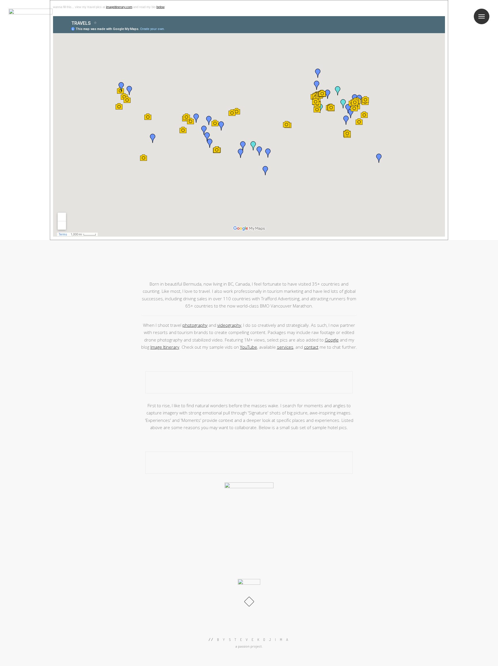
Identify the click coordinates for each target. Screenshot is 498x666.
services (285, 347)
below (160, 7)
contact (311, 347)
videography (229, 325)
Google (332, 340)
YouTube (248, 347)
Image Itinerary (164, 347)
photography (194, 325)
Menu (481, 16)
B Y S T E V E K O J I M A (253, 639)
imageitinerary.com (119, 7)
